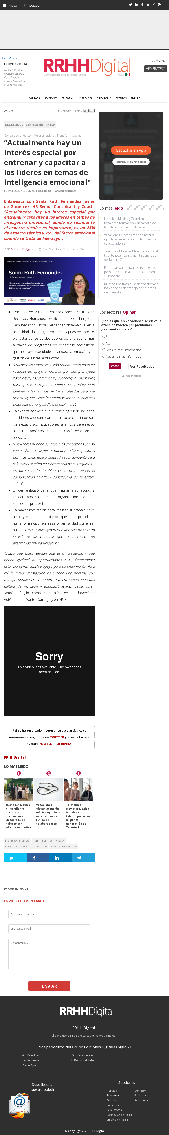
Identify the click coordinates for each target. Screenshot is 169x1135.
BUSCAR (34, 5)
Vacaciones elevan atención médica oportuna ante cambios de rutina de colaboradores (48, 814)
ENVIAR (49, 986)
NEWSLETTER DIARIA (55, 744)
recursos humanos (17, 840)
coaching (40, 846)
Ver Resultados (142, 366)
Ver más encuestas (131, 375)
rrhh (36, 840)
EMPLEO (135, 98)
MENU (12, 5)
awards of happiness (63, 846)
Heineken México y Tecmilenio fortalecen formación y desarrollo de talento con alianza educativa (18, 816)
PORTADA (34, 98)
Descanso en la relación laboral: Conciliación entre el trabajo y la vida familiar (14, 77)
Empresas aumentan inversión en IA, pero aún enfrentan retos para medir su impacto (130, 271)
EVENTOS (121, 98)
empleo (47, 840)
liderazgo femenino (18, 846)
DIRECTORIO (104, 98)
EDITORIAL (68, 98)
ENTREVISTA (85, 98)
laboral (60, 840)
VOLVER (8, 111)
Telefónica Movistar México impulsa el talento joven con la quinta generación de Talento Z (78, 816)
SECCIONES (50, 98)
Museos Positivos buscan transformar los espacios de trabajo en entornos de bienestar (131, 288)
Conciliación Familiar (40, 124)
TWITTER (57, 737)
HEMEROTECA (155, 68)
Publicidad (141, 1095)
